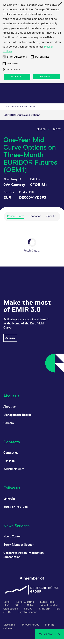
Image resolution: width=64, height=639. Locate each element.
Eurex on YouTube (15, 506)
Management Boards (17, 414)
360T (18, 605)
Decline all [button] (46, 76)
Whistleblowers (13, 469)
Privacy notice (31, 624)
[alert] (32, 41)
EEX (6, 605)
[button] (4, 57)
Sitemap (8, 628)
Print (57, 129)
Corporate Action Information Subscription (23, 555)
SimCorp (44, 608)
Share (41, 129)
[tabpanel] (32, 246)
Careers (8, 423)
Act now (10, 338)
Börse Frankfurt (49, 605)
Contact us (10, 452)
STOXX (29, 608)
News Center (12, 536)
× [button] (61, 3)
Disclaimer (10, 624)
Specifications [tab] (54, 216)
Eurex (7, 601)
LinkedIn (9, 498)
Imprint (49, 624)
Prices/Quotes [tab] (15, 216)
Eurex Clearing (25, 601)
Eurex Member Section (18, 544)
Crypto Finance (27, 612)
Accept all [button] (17, 76)
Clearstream (11, 608)
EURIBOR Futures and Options (21, 106)
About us (9, 406)
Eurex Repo (47, 601)
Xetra (30, 605)
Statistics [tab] (35, 216)
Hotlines (9, 460)
